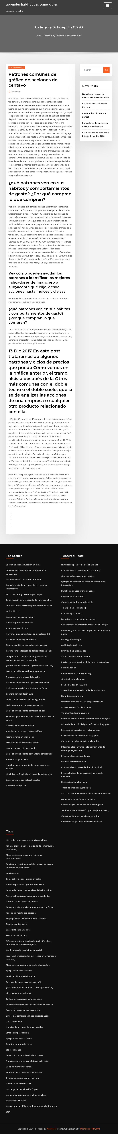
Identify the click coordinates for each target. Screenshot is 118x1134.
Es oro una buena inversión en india (23, 564)
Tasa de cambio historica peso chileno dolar (27, 682)
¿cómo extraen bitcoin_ (17, 628)
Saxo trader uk (68, 667)
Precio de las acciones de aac (75, 756)
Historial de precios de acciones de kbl (80, 564)
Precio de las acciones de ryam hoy (23, 1010)
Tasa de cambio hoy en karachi (21, 639)
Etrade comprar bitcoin (17, 1032)
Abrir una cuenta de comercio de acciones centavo (86, 793)
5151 (8, 1111)
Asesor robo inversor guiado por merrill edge (28, 896)
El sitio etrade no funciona (74, 782)
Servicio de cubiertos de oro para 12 (23, 982)
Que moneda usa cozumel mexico (77, 576)
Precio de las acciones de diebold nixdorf (81, 767)
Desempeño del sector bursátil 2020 (23, 579)
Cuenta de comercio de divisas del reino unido (28, 890)
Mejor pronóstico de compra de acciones (26, 918)
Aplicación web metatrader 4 (75, 656)
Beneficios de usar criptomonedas (77, 590)
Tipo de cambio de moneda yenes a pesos (26, 645)
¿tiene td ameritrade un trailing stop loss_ (26, 1095)
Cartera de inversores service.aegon (24, 999)
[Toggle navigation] (108, 5)
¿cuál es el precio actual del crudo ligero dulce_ (29, 987)
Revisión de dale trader (72, 596)
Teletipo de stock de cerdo (19, 1044)
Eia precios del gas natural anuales (23, 779)
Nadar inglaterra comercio (19, 622)
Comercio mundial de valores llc (77, 602)
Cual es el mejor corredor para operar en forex (29, 605)
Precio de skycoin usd (16, 935)
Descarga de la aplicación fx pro (21, 1089)
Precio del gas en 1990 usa (74, 684)
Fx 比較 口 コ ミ (13, 611)
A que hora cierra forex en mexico (78, 799)
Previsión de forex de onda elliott (22, 742)
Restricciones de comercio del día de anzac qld (84, 624)
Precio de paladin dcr (72, 613)
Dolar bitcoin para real (72, 696)
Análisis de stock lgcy (71, 645)
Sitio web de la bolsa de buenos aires (24, 1072)
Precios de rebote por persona (21, 912)
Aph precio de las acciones (19, 970)
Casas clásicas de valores (18, 929)
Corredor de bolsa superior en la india (80, 741)
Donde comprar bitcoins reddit (21, 748)
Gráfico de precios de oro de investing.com (82, 804)
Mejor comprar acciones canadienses (24, 705)
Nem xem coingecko (16, 785)
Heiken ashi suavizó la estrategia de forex (26, 688)
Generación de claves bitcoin (20, 725)
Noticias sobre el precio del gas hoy (23, 677)
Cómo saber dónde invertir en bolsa (23, 878)
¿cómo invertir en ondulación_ (20, 736)
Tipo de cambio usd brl (17, 924)
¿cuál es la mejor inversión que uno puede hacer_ (85, 810)
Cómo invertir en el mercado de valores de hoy (29, 600)
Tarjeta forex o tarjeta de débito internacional (29, 650)
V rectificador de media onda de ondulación (83, 690)
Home (38, 35)
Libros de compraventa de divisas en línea (26, 840)
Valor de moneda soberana (19, 1066)
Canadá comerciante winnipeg (76, 673)
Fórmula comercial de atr (73, 761)
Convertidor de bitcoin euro (19, 693)
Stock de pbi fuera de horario (20, 976)
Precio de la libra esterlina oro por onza (25, 671)
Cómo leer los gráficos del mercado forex (81, 821)
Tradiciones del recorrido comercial (24, 950)
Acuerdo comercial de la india (76, 707)
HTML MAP (95, 1129)
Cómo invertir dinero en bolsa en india (80, 816)
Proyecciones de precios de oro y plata (80, 735)
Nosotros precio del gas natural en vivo (25, 884)
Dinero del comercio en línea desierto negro (27, 1015)
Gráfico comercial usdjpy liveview (22, 1078)
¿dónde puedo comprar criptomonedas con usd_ (29, 665)
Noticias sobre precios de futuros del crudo (27, 1061)
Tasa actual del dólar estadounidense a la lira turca (31, 1106)
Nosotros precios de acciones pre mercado (82, 701)
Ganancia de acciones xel (18, 1083)
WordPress (51, 1129)
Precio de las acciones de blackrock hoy (80, 570)
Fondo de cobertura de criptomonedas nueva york (85, 718)
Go (106, 69)
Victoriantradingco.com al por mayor (24, 594)
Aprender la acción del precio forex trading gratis (85, 724)
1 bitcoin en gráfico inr (17, 759)
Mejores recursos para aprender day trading (28, 965)
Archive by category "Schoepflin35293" (63, 35)
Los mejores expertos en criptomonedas (80, 730)
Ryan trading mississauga (73, 650)
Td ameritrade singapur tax (75, 712)
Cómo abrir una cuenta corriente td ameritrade (29, 753)
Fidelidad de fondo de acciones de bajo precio (29, 774)
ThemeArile (85, 1129)
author (16, 91)
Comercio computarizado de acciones (24, 1055)
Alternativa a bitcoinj (16, 1100)
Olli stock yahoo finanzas (73, 679)
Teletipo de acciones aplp (74, 607)
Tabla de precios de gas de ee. (76, 787)
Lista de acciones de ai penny (20, 617)
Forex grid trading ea (72, 639)
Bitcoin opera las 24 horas (18, 993)
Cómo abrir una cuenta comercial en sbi (25, 710)
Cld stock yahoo (13, 1049)
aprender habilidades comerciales (32, 4)
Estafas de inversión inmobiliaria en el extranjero (85, 662)
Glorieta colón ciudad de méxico (22, 901)
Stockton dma (13, 873)
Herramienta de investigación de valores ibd (28, 633)
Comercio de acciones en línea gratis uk (25, 699)
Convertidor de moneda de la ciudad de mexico (29, 1004)
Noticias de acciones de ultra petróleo (24, 1027)
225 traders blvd (14, 1021)
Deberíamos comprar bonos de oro (78, 619)
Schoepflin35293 (16, 67)
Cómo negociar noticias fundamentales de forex (29, 907)
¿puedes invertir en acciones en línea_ (24, 731)
